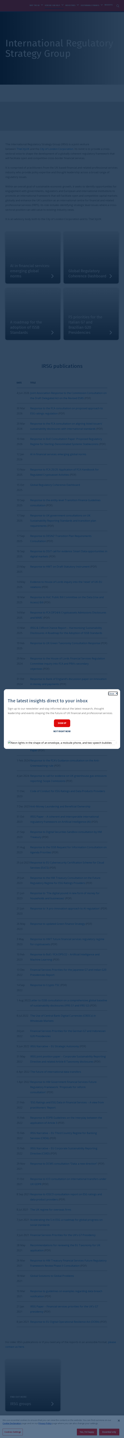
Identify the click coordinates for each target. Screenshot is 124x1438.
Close (111, 693)
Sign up (62, 723)
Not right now (62, 731)
